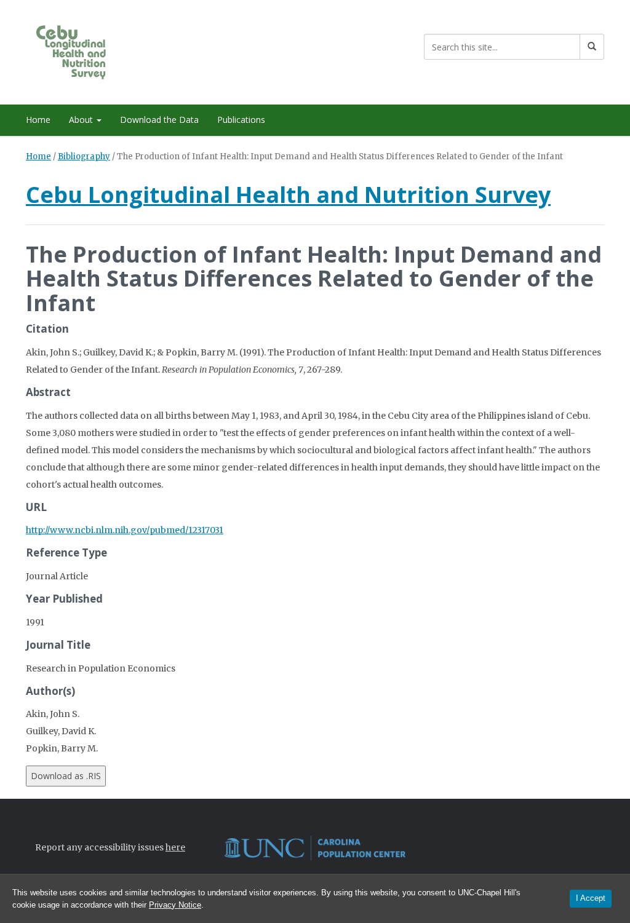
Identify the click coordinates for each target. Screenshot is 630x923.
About (82, 119)
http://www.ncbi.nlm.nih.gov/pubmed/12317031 (124, 530)
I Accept (590, 898)
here (175, 847)
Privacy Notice (175, 904)
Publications (241, 119)
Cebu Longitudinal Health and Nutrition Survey (288, 195)
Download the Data (159, 119)
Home (38, 119)
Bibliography (84, 156)
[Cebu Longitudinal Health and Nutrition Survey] (83, 50)
